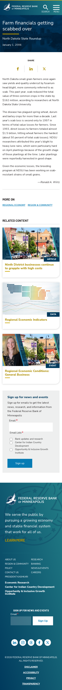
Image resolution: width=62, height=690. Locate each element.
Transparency (31, 684)
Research (37, 559)
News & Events (40, 568)
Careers (36, 572)
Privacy (31, 678)
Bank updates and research (29, 438)
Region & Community (40, 205)
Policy (8, 568)
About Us (10, 559)
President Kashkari (16, 576)
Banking (36, 563)
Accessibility (31, 673)
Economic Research (17, 582)
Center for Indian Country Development (28, 444)
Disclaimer (31, 667)
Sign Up (43, 621)
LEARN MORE (15, 540)
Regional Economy (13, 205)
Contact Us (12, 572)
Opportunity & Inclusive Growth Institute (31, 451)
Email (12, 420)
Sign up (19, 463)
